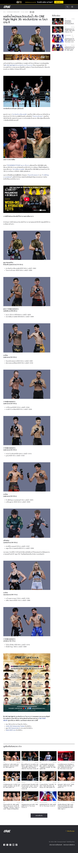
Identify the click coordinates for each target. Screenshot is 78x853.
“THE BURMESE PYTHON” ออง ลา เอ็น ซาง (18, 165)
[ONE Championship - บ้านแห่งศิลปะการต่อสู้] (7, 7)
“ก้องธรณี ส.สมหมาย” (33, 175)
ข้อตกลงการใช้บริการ (69, 845)
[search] (67, 6)
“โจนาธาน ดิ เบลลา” (37, 116)
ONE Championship (13, 728)
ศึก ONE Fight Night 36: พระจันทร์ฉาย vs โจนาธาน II (19, 65)
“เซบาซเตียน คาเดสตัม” (18, 169)
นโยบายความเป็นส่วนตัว (55, 845)
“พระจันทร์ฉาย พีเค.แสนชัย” (19, 114)
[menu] (72, 7)
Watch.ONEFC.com (11, 730)
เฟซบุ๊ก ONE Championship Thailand (15, 726)
